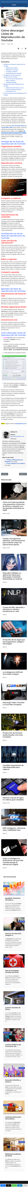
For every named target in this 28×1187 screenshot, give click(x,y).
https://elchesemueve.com (17, 436)
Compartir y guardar (11, 82)
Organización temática (12, 68)
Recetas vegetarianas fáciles (13, 89)
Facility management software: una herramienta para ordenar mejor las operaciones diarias (14, 542)
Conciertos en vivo (11, 91)
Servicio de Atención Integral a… (13, 934)
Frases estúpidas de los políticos (15, 463)
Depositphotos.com (20, 423)
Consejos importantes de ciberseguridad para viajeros (13, 767)
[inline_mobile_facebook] (3, 1185)
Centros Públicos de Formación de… (13, 1045)
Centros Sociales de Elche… (12, 1008)
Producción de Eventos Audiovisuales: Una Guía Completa (13, 735)
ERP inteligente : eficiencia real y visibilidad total (14, 829)
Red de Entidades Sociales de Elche (12, 971)
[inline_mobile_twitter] (8, 1185)
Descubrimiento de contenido (13, 73)
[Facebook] (18, 48)
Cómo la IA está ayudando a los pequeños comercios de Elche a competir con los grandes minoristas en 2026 (14, 506)
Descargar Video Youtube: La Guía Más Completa (14, 704)
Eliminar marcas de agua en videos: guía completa (13, 799)
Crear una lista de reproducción (14, 78)
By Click (10, 337)
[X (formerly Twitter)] (22, 48)
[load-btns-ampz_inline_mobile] (25, 1185)
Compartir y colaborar (11, 71)
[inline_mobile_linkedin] (19, 1185)
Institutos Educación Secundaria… (13, 1118)
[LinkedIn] (25, 48)
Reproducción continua (12, 69)
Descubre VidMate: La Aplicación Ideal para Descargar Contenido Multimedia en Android (12, 576)
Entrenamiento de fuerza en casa (14, 87)
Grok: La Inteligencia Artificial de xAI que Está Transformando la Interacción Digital (13, 861)
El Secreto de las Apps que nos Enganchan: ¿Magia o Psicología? (14, 642)
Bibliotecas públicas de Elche (13, 1155)
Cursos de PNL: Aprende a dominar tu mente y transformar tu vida (13, 609)
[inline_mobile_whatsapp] (14, 1185)
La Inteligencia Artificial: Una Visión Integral (13, 673)
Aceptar (14, 4)
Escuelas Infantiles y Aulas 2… (13, 1081)
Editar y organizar (10, 80)
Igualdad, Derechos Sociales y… (12, 899)
